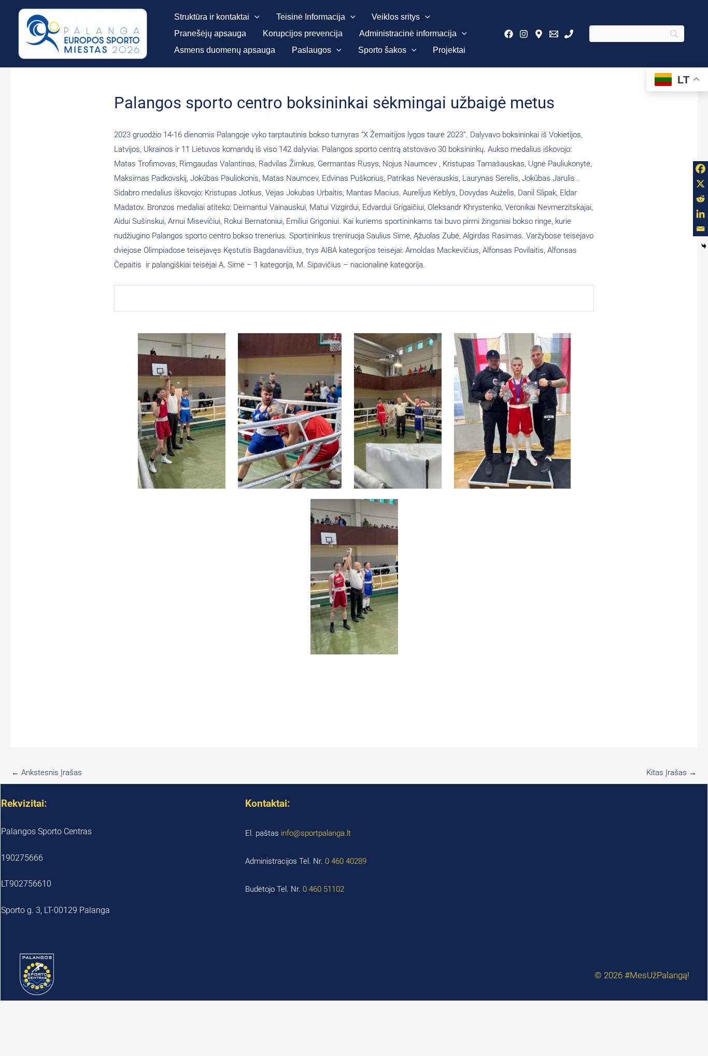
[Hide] (704, 246)
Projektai (449, 50)
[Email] (553, 34)
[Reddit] (700, 198)
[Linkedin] (700, 213)
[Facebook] (508, 34)
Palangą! (673, 975)
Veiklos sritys (396, 16)
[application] (254, 17)
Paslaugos (311, 50)
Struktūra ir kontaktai (211, 16)
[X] (700, 183)
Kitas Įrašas (671, 772)
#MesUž (641, 975)
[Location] (538, 34)
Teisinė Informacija (310, 16)
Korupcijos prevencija (303, 33)
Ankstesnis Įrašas (46, 772)
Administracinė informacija (408, 33)
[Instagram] (523, 34)
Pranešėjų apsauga (210, 33)
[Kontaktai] (568, 34)
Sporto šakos (382, 50)
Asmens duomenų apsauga (224, 50)
